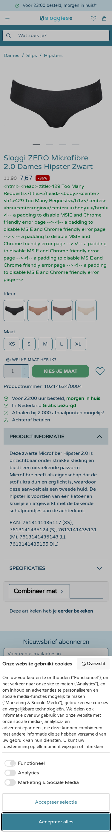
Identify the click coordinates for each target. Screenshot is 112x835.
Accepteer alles (56, 822)
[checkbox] (23, 763)
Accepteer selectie (56, 802)
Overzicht (96, 663)
